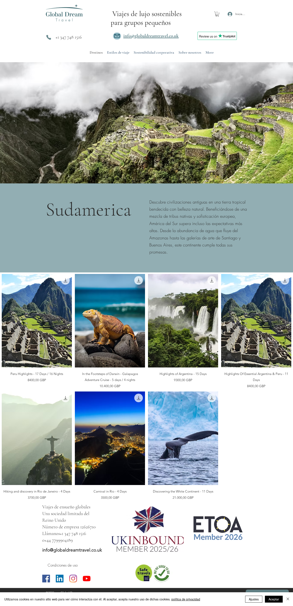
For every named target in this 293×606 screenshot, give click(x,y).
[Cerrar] (287, 599)
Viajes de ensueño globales (66, 507)
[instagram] (73, 578)
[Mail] (117, 36)
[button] (217, 14)
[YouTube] (87, 578)
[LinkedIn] (59, 578)
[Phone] (48, 37)
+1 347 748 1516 (69, 37)
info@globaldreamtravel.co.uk (72, 550)
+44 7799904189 (59, 540)
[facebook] (46, 578)
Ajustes (254, 599)
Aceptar (274, 599)
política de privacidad (185, 599)
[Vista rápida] (37, 320)
